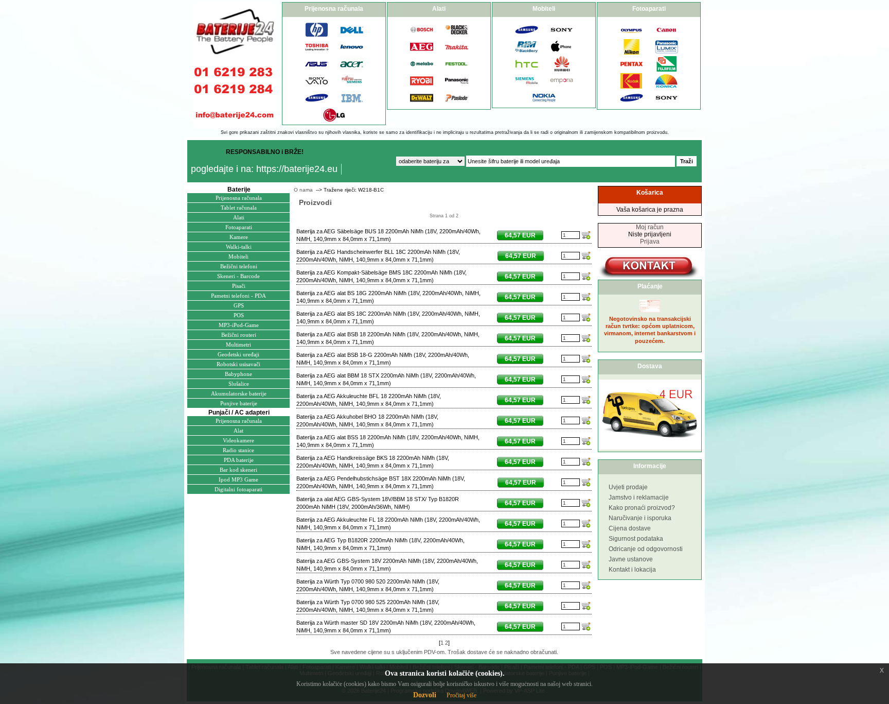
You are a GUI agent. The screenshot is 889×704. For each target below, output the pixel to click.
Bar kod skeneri (238, 470)
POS (239, 315)
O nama (303, 190)
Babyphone (238, 374)
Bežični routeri (238, 335)
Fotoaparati (238, 227)
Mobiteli (238, 256)
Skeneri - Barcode (238, 276)
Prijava (650, 241)
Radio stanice (238, 450)
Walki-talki (239, 247)
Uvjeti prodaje (628, 487)
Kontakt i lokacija (632, 569)
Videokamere (238, 440)
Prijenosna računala (239, 198)
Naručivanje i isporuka (640, 518)
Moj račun (650, 227)
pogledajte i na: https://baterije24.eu (264, 169)
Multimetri (238, 344)
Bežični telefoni (238, 266)
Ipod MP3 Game (238, 479)
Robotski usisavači (238, 364)
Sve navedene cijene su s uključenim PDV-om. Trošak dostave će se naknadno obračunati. (444, 652)
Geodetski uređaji (238, 354)
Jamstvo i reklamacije (639, 497)
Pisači (238, 286)
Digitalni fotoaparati (238, 489)
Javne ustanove (631, 559)
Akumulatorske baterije (238, 393)
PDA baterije (239, 460)
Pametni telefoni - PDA (238, 296)
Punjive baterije (238, 403)
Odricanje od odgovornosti (646, 549)
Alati (238, 217)
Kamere (238, 237)
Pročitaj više (461, 695)
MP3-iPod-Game (239, 325)
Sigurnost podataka (636, 538)
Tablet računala (239, 207)
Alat (238, 430)
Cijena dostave (630, 528)
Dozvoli (424, 695)
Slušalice (238, 384)
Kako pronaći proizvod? (642, 507)
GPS (239, 305)
